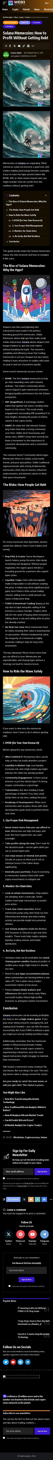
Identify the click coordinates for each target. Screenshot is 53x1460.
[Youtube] (32, 1237)
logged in (20, 1213)
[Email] (19, 46)
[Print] (28, 46)
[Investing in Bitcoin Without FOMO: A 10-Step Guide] (9, 1309)
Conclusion (14, 241)
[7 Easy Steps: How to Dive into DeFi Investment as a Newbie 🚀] (9, 1322)
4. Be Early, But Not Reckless (26, 236)
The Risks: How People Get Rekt (24, 210)
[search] (41, 3)
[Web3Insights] (16, 3)
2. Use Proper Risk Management (27, 225)
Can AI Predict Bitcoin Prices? (19, 1120)
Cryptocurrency (32, 1137)
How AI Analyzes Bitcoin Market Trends (24, 1115)
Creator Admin (16, 53)
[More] (33, 46)
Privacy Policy (22, 1186)
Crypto (24, 22)
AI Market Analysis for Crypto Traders (23, 1125)
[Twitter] (8, 1237)
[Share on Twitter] (15, 46)
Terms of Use (28, 1183)
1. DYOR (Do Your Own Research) (27, 220)
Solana (36, 22)
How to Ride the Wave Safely (22, 215)
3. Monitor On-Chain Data (24, 231)
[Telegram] (44, 1237)
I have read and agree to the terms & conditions (22, 1178)
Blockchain (10, 22)
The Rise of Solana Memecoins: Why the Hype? (26, 203)
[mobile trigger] (5, 3)
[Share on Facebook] (10, 46)
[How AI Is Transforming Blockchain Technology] (9, 1335)
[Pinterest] (20, 1237)
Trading (9, 26)
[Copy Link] (24, 46)
